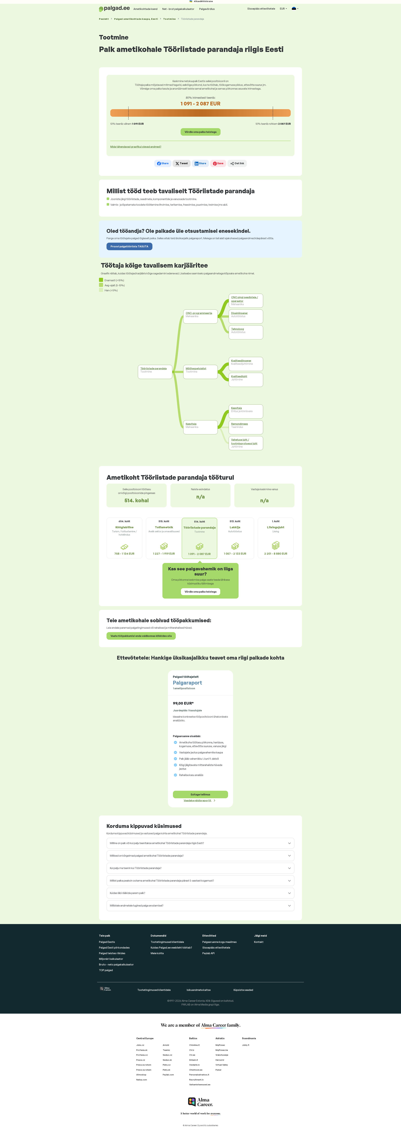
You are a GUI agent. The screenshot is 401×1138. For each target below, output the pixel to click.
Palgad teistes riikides (112, 953)
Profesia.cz (142, 1055)
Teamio (166, 1050)
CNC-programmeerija (199, 313)
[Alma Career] (200, 1102)
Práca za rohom (143, 1064)
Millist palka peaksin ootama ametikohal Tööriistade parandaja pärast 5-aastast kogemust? (162, 880)
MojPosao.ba (222, 1050)
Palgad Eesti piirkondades (114, 947)
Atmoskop (141, 1074)
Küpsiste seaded (243, 989)
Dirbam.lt (193, 1060)
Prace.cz (140, 1060)
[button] (295, 8)
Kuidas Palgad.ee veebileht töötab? (171, 947)
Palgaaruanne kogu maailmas (219, 941)
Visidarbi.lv (194, 1064)
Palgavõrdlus (207, 9)
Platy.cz (167, 1064)
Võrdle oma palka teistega (200, 131)
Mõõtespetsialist (196, 368)
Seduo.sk (167, 1060)
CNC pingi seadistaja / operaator (244, 299)
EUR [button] (282, 8)
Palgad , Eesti (136, 19)
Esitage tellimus (200, 794)
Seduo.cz (167, 1055)
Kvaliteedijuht (239, 376)
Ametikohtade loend (145, 9)
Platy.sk (166, 1070)
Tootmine (169, 19)
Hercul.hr (220, 1060)
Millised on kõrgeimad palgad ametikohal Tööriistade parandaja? (146, 855)
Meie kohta (157, 953)
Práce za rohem (143, 1070)
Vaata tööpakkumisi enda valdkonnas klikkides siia (141, 635)
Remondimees (239, 423)
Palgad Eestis (107, 941)
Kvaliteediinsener (241, 360)
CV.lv (191, 1050)
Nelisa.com (141, 1079)
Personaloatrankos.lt (199, 1074)
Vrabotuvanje (222, 1055)
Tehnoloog (237, 328)
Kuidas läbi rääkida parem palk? (127, 893)
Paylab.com (168, 1074)
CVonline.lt (194, 1045)
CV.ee (192, 1055)
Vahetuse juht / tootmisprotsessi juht (244, 441)
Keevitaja (191, 423)
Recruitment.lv (196, 1079)
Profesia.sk (141, 1050)
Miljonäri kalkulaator (111, 958)
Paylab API (208, 953)
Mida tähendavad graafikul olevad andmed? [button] (135, 146)
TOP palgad (106, 970)
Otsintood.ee (195, 1070)
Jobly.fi (245, 1045)
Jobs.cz (140, 1045)
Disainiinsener (239, 313)
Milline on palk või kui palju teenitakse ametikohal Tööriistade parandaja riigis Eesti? (157, 843)
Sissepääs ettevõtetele (261, 8)
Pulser (218, 1070)
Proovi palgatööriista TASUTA (129, 246)
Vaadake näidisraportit (198, 800)
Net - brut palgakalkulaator (178, 9)
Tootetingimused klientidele (167, 941)
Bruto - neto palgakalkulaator (116, 964)
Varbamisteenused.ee (199, 1084)
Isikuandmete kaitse (199, 989)
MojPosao (220, 1045)
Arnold (166, 1045)
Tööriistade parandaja (153, 368)
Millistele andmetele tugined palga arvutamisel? (136, 905)
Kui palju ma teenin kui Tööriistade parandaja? (135, 868)
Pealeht (104, 19)
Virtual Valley (222, 1064)
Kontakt (258, 941)
